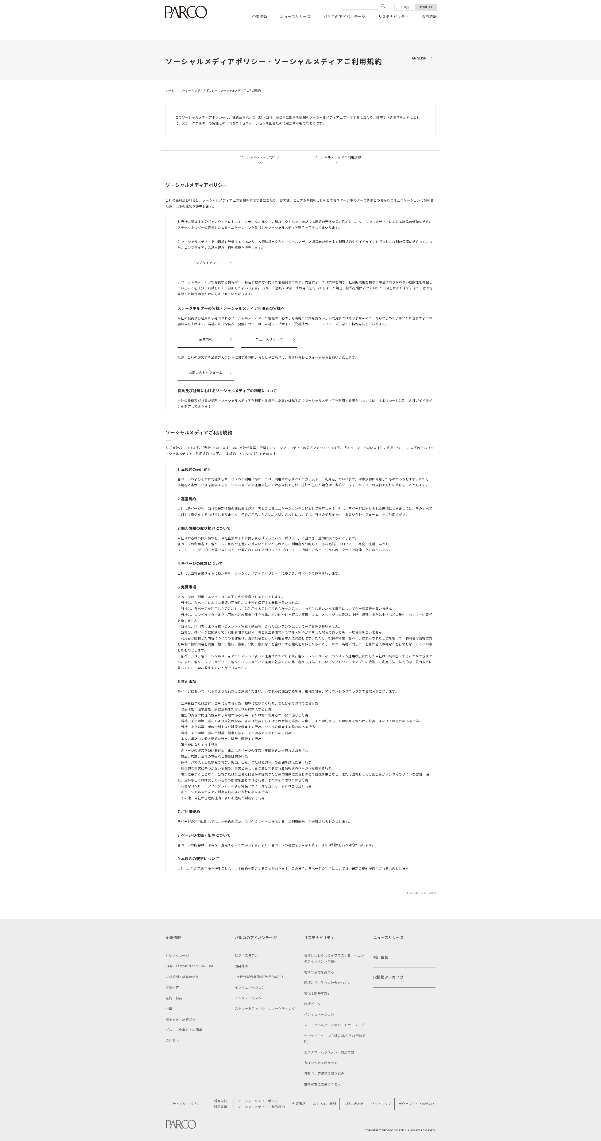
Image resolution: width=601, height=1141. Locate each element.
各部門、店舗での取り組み (324, 1074)
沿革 (169, 1009)
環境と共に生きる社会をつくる (327, 983)
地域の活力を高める (319, 972)
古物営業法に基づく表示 (322, 1084)
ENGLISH (426, 7)
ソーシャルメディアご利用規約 (337, 157)
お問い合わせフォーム (206, 373)
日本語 (405, 7)
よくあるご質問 (324, 1104)
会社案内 (172, 1041)
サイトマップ (381, 1104)
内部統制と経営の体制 (182, 977)
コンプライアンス (205, 263)
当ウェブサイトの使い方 (417, 1104)
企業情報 (259, 17)
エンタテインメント (250, 998)
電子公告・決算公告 (181, 1019)
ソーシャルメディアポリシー (262, 157)
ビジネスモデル (246, 956)
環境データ (312, 1004)
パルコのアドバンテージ (345, 17)
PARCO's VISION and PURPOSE (190, 966)
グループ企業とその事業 (184, 1030)
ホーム (170, 90)
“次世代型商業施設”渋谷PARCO (259, 977)
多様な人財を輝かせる (321, 1063)
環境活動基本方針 (317, 994)
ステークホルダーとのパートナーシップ (334, 1025)
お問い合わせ (354, 1104)
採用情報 (429, 17)
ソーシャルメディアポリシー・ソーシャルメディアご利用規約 (220, 90)
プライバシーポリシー (281, 538)
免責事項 (298, 1104)
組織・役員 (174, 998)
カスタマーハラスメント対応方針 (329, 1053)
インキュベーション (250, 988)
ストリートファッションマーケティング (265, 1009)
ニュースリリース (295, 17)
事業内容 (172, 988)
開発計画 (241, 966)
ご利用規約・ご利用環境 (220, 1104)
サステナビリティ (393, 17)
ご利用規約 (296, 822)
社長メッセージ (177, 956)
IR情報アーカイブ (388, 977)
